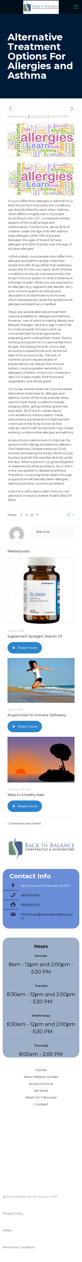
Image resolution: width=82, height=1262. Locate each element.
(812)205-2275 (30, 905)
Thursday (41, 1045)
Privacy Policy (13, 1213)
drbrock (37, 116)
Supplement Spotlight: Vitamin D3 (35, 636)
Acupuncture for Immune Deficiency (37, 715)
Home (41, 1070)
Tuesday (41, 985)
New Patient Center (41, 1077)
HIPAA (7, 1230)
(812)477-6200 (31, 895)
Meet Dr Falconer (41, 1097)
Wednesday (41, 1015)
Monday (41, 956)
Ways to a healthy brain (26, 795)
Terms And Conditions (19, 1247)
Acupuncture (41, 1083)
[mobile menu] (76, 7)
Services (41, 1090)
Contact (41, 1104)
